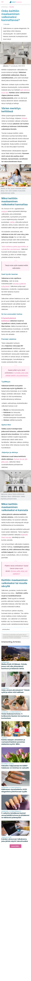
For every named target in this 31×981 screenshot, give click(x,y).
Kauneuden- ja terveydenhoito (11, 712)
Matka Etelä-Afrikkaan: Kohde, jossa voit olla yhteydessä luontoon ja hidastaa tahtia (14, 666)
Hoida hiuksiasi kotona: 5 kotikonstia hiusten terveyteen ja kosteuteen (15, 716)
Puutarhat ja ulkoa (7, 763)
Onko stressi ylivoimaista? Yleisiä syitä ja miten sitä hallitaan (15, 691)
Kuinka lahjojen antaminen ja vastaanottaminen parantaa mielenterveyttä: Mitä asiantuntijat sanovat (13, 742)
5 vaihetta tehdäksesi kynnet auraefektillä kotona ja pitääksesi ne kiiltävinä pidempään (15, 815)
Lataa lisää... (15, 846)
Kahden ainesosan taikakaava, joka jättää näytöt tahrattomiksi (14, 840)
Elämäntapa (4, 7)
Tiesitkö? (4, 738)
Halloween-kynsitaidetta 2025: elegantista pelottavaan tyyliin (14, 790)
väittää (12, 222)
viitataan (24, 118)
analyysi (4, 211)
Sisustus (11, 7)
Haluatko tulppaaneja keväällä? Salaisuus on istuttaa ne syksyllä (15, 767)
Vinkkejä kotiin (6, 837)
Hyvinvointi (5, 688)
